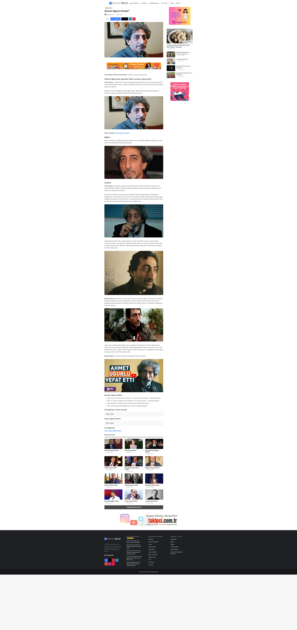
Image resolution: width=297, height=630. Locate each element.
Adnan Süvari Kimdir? (131, 501)
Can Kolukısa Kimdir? (151, 501)
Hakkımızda (173, 539)
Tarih (149, 559)
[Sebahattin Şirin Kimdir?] (154, 478)
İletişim (172, 541)
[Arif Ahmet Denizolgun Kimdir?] (154, 444)
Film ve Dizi (164, 3)
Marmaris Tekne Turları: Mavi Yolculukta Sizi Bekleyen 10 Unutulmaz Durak (133, 552)
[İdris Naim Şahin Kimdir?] (113, 444)
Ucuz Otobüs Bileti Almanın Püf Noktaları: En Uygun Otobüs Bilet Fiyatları (134, 558)
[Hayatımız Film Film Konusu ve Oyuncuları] (171, 75)
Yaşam (172, 3)
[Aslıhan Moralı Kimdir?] (171, 61)
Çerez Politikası (174, 549)
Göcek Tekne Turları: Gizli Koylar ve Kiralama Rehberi (133, 541)
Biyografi (144, 3)
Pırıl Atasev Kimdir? (130, 450)
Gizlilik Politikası (174, 547)
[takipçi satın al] (134, 66)
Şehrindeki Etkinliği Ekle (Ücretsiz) (176, 552)
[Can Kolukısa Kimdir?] (154, 494)
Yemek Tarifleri (152, 547)
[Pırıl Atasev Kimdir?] (134, 444)
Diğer (177, 3)
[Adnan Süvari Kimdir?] (134, 494)
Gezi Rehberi (151, 549)
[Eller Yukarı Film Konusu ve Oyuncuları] (171, 68)
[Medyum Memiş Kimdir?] (154, 461)
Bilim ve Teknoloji (152, 554)
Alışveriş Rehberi (134, 3)
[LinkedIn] (130, 18)
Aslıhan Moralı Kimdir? (182, 59)
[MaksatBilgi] (118, 3)
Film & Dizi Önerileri (153, 541)
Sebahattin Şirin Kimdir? (152, 485)
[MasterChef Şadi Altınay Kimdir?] (134, 461)
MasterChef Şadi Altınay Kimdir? (132, 468)
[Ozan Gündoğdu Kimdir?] (113, 494)
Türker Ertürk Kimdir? (110, 468)
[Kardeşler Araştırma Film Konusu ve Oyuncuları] (171, 54)
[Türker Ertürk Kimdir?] (113, 461)
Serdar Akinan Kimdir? (111, 485)
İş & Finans (151, 562)
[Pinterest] (134, 18)
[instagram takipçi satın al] (148, 519)
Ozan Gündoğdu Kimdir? (111, 501)
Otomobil (150, 564)
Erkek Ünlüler (108, 8)
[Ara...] (183, 3)
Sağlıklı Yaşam (152, 557)
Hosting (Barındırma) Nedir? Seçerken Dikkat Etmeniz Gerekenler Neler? (133, 564)
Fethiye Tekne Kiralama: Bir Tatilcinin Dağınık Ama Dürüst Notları (133, 546)
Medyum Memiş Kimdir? (152, 468)
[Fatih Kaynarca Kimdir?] (134, 478)
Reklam (172, 544)
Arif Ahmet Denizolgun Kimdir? (152, 451)
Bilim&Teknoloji (154, 3)
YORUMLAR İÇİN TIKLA (133, 507)
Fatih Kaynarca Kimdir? (131, 485)
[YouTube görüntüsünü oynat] (133, 375)
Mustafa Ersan (110, 14)
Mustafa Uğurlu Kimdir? (122, 133)
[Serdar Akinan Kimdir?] (113, 478)
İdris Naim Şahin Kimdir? (111, 450)
